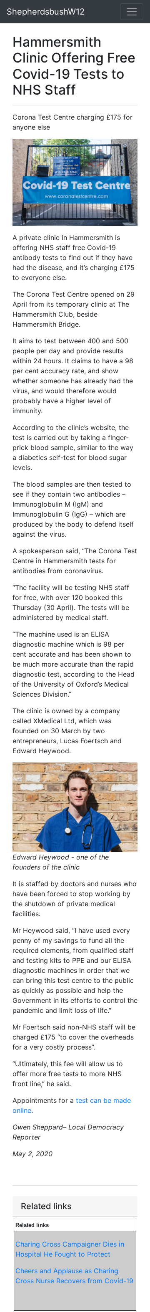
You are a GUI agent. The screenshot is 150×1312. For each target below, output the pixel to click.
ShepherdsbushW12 (46, 12)
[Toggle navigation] (131, 11)
